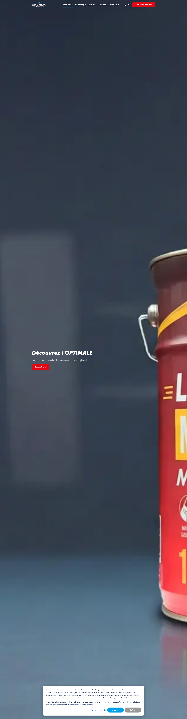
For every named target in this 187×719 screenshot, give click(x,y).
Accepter (115, 710)
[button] (125, 5)
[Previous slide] (4, 359)
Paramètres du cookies (98, 710)
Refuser (133, 710)
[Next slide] (182, 359)
